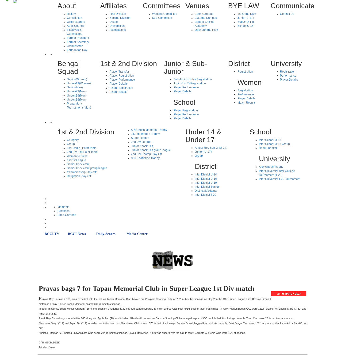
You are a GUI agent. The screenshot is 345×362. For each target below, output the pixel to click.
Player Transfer (119, 71)
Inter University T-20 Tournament (279, 179)
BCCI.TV (52, 234)
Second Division (120, 17)
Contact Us (287, 14)
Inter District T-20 (205, 194)
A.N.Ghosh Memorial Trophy (149, 130)
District (114, 21)
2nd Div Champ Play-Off (146, 154)
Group (71, 144)
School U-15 (245, 25)
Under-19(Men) (77, 95)
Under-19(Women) (79, 83)
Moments (63, 207)
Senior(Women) (77, 79)
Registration (245, 71)
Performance (246, 94)
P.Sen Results (118, 91)
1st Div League (76, 160)
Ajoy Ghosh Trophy (271, 166)
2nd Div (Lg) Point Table (82, 152)
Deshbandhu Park (206, 29)
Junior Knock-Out (142, 146)
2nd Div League (141, 142)
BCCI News (77, 234)
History (71, 14)
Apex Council (75, 25)
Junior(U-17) (246, 17)
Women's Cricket (77, 156)
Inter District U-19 (206, 182)
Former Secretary (78, 42)
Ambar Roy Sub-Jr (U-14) (211, 147)
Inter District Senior (207, 186)
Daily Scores (105, 234)
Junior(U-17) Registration (189, 83)
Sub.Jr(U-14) (246, 21)
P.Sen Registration (121, 88)
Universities (117, 25)
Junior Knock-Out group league (151, 150)
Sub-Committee (162, 17)
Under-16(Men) (77, 99)
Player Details (118, 83)
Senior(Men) (75, 87)
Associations (118, 29)
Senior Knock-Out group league (87, 168)
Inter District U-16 (206, 178)
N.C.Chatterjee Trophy (145, 158)
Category (73, 140)
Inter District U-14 (206, 174)
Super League (140, 138)
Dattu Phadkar (268, 148)
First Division (118, 14)
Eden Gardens (204, 14)
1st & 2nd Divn (247, 14)
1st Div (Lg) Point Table (81, 148)
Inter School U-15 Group (274, 144)
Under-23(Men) (77, 91)
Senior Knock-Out (78, 164)
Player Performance (122, 79)
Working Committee (164, 14)
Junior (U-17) (203, 151)
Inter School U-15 (270, 140)
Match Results (247, 102)
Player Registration (122, 75)
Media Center (137, 234)
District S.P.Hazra (206, 190)
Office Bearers (76, 21)
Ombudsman (75, 46)
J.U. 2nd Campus (206, 17)
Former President (78, 37)
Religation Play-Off (79, 176)
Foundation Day (77, 50)
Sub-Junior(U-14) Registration (192, 79)
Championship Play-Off (81, 172)
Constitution (74, 17)
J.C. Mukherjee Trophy (145, 134)
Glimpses (63, 211)
